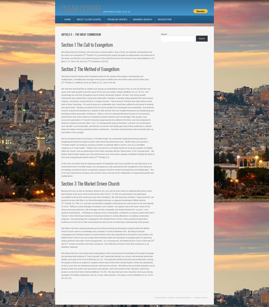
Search (164, 34)
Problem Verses (117, 19)
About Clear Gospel (89, 19)
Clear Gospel (81, 9)
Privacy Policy (201, 298)
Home (67, 19)
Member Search (142, 19)
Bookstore (165, 19)
